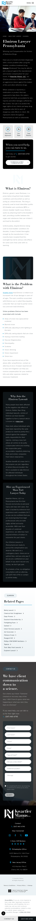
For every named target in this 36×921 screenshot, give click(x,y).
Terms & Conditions (9, 885)
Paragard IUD (8, 638)
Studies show (8, 293)
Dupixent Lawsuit (10, 650)
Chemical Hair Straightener (13, 613)
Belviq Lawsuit (9, 610)
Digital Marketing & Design (20, 890)
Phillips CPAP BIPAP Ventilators (14, 641)
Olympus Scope (9, 635)
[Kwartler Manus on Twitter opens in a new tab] (21, 835)
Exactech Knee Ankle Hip (12, 619)
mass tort (19, 421)
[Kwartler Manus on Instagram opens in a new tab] (9, 835)
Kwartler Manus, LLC (18, 76)
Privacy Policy (21, 885)
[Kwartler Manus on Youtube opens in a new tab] (26, 835)
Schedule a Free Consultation (17, 162)
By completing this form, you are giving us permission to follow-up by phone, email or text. (18, 787)
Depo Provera (8, 616)
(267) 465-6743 (23, 154)
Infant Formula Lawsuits (12, 629)
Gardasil (6, 626)
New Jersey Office (19, 862)
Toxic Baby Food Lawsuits (12, 647)
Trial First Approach (8, 134)
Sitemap (30, 885)
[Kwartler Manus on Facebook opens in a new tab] (15, 835)
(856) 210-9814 (25, 912)
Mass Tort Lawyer (15, 36)
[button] (3, 913)
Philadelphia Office (19, 849)
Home (5, 36)
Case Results (28, 134)
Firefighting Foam (10, 623)
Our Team (18, 134)
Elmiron (26, 36)
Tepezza (6, 644)
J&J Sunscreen (9, 632)
